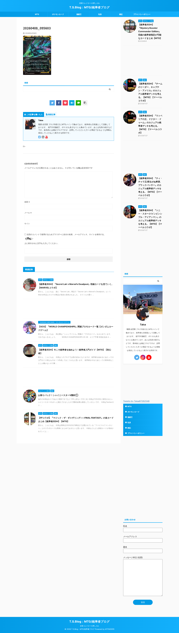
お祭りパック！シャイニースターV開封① (58, 395)
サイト (27, 223)
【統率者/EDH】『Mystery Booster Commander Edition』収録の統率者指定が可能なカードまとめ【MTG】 (150, 31)
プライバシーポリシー (141, 14)
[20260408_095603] (71, 102)
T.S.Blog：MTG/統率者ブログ (89, 7)
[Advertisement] (68, 309)
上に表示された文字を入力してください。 (41, 243)
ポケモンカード (58, 14)
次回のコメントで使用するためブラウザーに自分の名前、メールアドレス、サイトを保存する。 (66, 234)
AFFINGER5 (109, 629)
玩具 (100, 14)
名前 (27, 202)
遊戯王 (79, 14)
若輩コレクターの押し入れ (89, 626)
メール (28, 213)
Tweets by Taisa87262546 (136, 401)
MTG (37, 14)
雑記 (121, 14)
